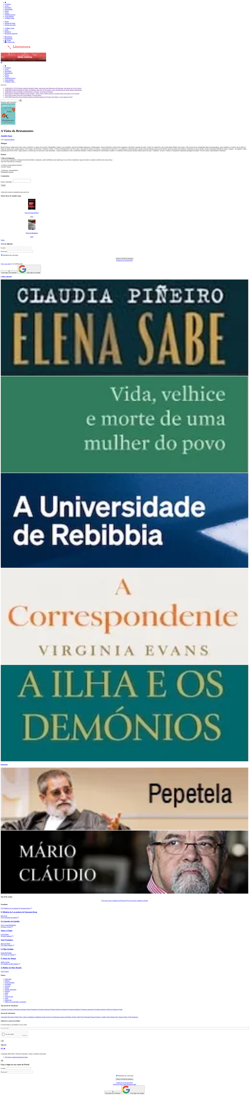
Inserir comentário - (7, 182)
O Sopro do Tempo (8, 958)
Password (4, 251)
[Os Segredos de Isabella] (10, 917)
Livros (7, 6)
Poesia (7, 11)
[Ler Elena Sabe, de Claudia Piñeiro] (124, 375)
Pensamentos (9, 9)
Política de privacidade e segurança (15, 1002)
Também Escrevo (10, 14)
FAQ (6, 995)
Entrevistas (8, 979)
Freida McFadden (6, 953)
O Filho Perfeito (7, 949)
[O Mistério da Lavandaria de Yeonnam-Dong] (16, 908)
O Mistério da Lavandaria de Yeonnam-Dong (19, 912)
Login (6, 30)
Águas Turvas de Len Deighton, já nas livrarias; (23, 95)
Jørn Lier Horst (5, 943)
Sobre (6, 993)
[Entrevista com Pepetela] (124, 829)
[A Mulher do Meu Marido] (10, 964)
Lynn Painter (5, 934)
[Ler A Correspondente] (124, 664)
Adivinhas (8, 984)
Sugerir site (8, 1000)
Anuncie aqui (9, 996)
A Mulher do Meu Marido (11, 968)
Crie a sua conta (6, 264)
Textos (7, 13)
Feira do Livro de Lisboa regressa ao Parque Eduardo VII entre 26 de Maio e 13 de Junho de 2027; (39, 97)
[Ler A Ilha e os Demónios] (124, 761)
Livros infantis (9, 16)
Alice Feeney (5, 971)
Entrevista (4, 764)
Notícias (7, 991)
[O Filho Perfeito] (7, 945)
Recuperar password (11, 33)
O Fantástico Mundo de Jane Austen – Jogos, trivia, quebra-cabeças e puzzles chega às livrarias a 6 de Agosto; (42, 93)
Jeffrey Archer (5, 962)
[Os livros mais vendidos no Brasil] (137, 900)
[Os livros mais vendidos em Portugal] (113, 900)
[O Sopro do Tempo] (8, 954)
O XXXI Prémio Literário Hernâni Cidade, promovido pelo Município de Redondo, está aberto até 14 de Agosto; (43, 88)
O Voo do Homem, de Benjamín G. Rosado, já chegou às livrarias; (29, 92)
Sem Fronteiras (7, 940)
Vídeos (7, 988)
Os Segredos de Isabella (10, 921)
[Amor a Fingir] (7, 927)
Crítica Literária (6, 276)
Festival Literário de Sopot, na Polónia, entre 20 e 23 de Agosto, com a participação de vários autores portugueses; (43, 90)
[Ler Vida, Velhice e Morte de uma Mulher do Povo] (124, 472)
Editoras (7, 981)
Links (6, 998)
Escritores (8, 4)
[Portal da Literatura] (15, 48)
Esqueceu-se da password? (124, 260)
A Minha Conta (9, 18)
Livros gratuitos (9, 982)
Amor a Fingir (6, 931)
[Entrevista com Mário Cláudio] (124, 893)
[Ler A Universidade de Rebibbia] (124, 567)
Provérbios (8, 7)
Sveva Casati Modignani (8, 925)
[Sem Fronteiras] (7, 936)
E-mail (3, 248)
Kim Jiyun (4, 916)
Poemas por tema (10, 23)
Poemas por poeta (10, 25)
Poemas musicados (10, 989)
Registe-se (8, 32)
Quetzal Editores (9, 139)
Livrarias (7, 986)
